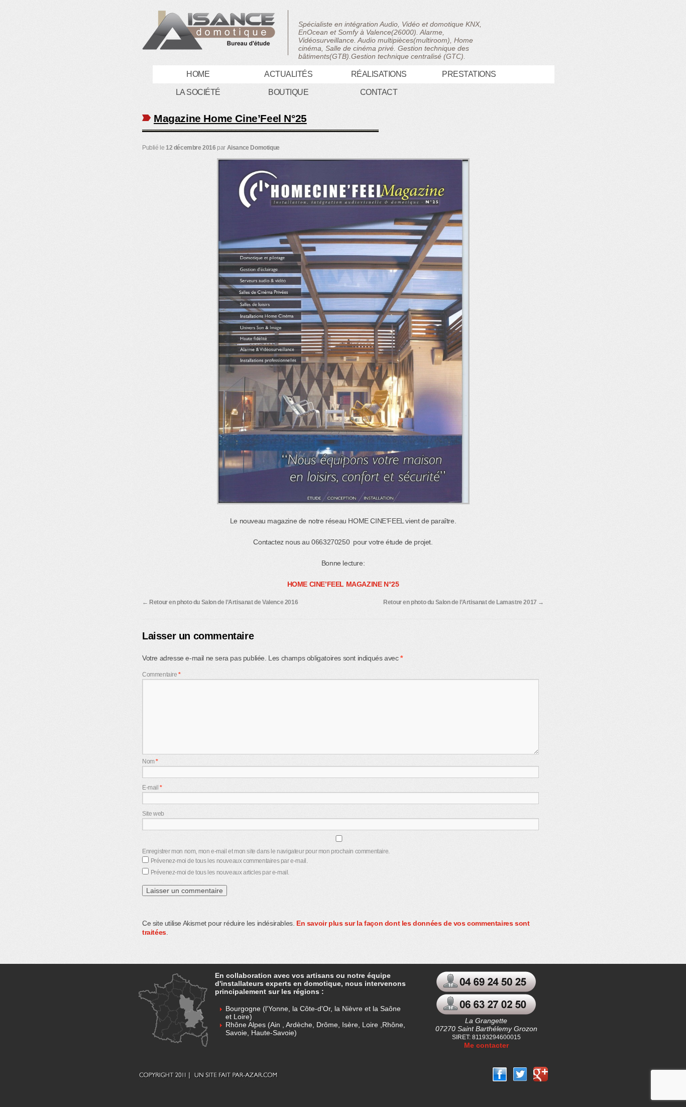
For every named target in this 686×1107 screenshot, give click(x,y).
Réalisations (379, 74)
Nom (150, 761)
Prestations (469, 74)
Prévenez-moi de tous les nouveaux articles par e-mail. (220, 872)
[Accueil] (212, 33)
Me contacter (486, 1045)
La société (198, 92)
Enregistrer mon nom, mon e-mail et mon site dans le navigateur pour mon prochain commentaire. (266, 851)
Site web (153, 813)
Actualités (288, 74)
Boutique (288, 92)
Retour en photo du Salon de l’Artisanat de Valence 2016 (220, 602)
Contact (379, 92)
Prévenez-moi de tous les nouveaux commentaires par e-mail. (229, 860)
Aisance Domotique (253, 147)
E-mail (152, 787)
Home (197, 74)
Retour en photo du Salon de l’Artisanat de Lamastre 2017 (463, 602)
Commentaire (161, 674)
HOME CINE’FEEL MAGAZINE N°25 (343, 584)
